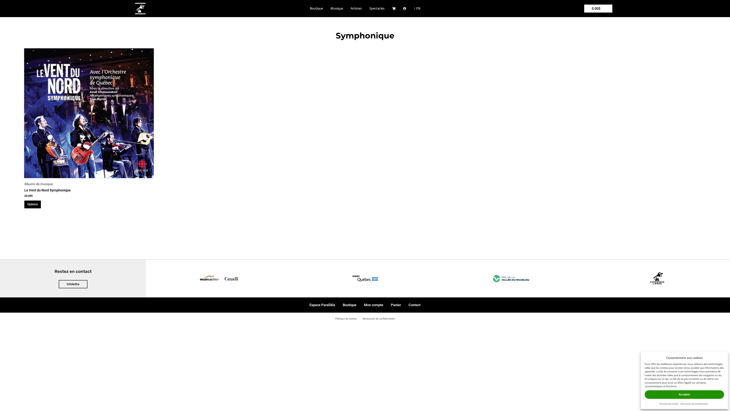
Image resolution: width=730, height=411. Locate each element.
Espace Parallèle (322, 305)
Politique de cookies (346, 318)
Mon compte (373, 305)
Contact (415, 305)
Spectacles (377, 8)
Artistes (356, 8)
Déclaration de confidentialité (694, 403)
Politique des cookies (668, 403)
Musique (337, 8)
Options (32, 204)
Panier (396, 305)
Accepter (684, 394)
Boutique (316, 8)
